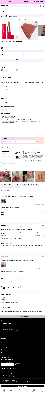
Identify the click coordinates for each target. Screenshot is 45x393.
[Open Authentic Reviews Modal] (11, 165)
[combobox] (24, 6)
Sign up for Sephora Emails (6, 362)
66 (18, 287)
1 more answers (5, 125)
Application (13, 16)
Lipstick (8, 9)
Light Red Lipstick (33, 311)
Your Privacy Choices (23, 381)
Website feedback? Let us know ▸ (22, 316)
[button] (18, 19)
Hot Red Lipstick (40, 311)
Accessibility (13, 381)
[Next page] (21, 288)
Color (16, 16)
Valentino (3, 11)
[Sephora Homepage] (5, 5)
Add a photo (3, 297)
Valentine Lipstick (26, 311)
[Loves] (40, 6)
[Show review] (5, 176)
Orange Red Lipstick (12, 311)
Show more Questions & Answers (8, 131)
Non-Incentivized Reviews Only (28, 184)
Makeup (2, 9)
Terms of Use (8, 381)
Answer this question (6, 128)
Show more (3, 93)
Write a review (41, 147)
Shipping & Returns (5, 60)
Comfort (18, 16)
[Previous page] (1, 288)
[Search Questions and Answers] (2, 110)
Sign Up (18, 364)
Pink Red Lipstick (19, 311)
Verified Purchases (18, 184)
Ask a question (10, 15)
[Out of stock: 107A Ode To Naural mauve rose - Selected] (2, 48)
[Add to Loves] (43, 42)
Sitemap (17, 381)
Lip (5, 9)
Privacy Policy (3, 381)
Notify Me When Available (22, 386)
